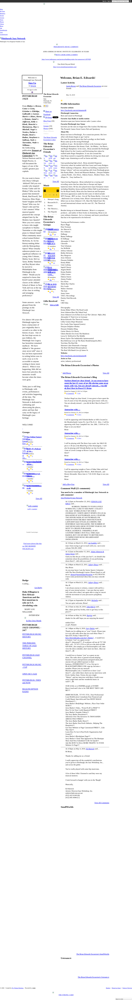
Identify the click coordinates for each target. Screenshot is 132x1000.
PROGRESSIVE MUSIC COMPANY (66, 47)
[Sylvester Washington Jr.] (55, 166)
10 (54, 263)
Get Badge (38, 588)
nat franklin (92, 543)
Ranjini (89, 615)
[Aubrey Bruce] (46, 171)
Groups (46, 126)
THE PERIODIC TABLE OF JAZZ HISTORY (29, 645)
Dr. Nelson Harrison (17, 988)
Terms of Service (127, 988)
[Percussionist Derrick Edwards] (51, 162)
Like (47, 105)
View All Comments (101, 803)
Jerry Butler (90, 628)
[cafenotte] (51, 171)
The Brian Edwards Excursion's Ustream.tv (93, 977)
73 (51, 235)
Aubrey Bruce (93, 565)
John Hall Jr (91, 607)
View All (39, 498)
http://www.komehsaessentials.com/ (65, 67)
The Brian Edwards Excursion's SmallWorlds (92, 954)
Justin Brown (71, 86)
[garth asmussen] (46, 166)
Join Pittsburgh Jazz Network (71, 498)
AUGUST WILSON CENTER (51, 255)
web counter (32, 509)
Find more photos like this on (32, 546)
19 (55, 235)
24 (51, 280)
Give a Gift (54, 305)
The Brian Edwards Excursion (90, 86)
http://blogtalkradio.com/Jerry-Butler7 (79, 638)
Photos (45, 128)
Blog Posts (47, 121)
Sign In (109, 1)
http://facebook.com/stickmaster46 (73, 110)
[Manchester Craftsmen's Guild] (22, 428)
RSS (61, 100)
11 (51, 249)
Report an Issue (116, 988)
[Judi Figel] (51, 176)
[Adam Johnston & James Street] (55, 157)
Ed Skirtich (90, 749)
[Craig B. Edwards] (51, 166)
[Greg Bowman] (55, 176)
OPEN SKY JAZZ (29, 674)
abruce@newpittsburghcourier (81, 574)
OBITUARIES (53, 229)
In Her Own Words (33, 620)
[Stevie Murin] (55, 171)
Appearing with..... (72, 409)
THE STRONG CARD (66, 995)
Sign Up (104, 1)
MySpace (48, 117)
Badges (108, 988)
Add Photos (67, 373)
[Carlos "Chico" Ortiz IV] (46, 162)
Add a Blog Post (68, 484)
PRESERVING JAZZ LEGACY (53, 241)
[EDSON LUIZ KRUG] (51, 157)
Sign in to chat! (119, 999)
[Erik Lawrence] (46, 157)
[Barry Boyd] (46, 176)
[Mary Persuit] (55, 162)
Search (130, 1)
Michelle (94, 600)
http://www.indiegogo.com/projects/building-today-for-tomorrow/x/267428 (66, 59)
